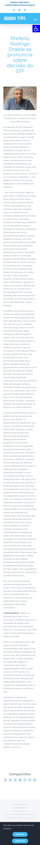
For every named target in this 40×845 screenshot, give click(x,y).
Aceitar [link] (20, 834)
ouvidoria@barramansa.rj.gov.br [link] (20, 5)
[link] (36, 28)
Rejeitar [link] (20, 841)
